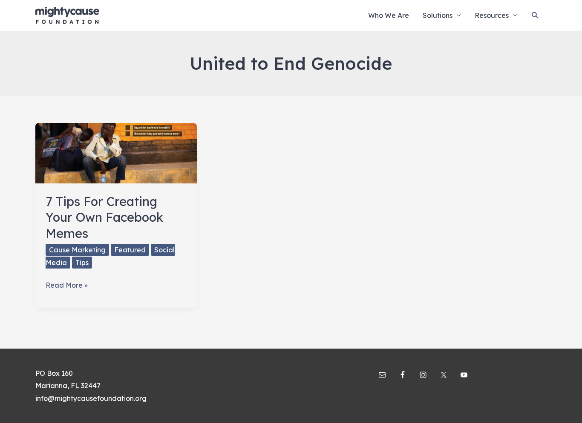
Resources (492, 15)
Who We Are (388, 15)
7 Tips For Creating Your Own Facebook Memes (104, 217)
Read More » (67, 286)
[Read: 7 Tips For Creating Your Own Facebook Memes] (116, 152)
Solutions (437, 15)
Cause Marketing (77, 250)
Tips (82, 262)
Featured (130, 250)
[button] (535, 15)
